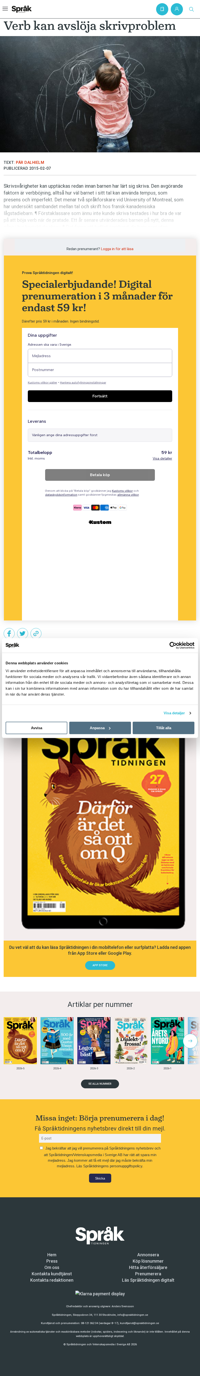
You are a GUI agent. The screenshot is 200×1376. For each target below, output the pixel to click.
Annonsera (148, 1254)
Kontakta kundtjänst (52, 1273)
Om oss (51, 1267)
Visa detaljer (174, 713)
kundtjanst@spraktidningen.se (139, 1323)
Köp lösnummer (148, 1261)
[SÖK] (191, 9)
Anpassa (97, 728)
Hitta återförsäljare (148, 1267)
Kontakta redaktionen (51, 1280)
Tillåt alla (163, 728)
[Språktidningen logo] (100, 1235)
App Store (100, 965)
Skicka (100, 1178)
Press (52, 1261)
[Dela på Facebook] (9, 633)
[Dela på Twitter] (22, 633)
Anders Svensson (123, 1306)
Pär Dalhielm (30, 162)
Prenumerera (148, 1273)
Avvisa (36, 728)
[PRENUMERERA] (162, 9)
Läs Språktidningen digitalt (148, 1280)
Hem (51, 1254)
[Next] (190, 1041)
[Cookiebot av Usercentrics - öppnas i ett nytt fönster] (173, 645)
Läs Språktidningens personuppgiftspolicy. (109, 1166)
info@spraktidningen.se (132, 1315)
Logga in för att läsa (117, 249)
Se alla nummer (100, 1083)
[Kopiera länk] (35, 633)
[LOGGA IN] (177, 9)
